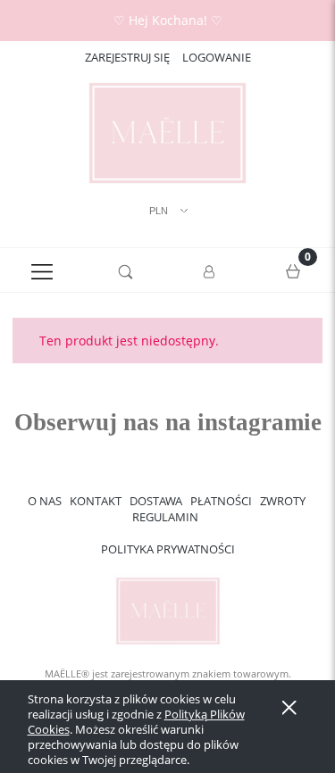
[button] (42, 270)
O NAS (45, 501)
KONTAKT (95, 501)
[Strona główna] (167, 133)
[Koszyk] (293, 270)
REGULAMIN (165, 517)
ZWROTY (283, 501)
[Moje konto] (210, 273)
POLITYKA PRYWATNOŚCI (168, 549)
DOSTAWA (156, 501)
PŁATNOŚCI (221, 501)
